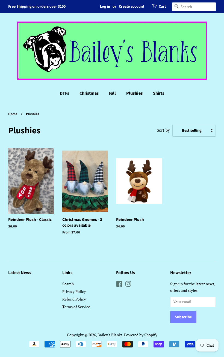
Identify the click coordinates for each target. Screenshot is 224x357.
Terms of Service (76, 306)
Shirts (158, 93)
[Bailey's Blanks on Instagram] (128, 284)
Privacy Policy (74, 291)
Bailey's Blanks (110, 334)
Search (68, 283)
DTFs (64, 93)
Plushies (134, 93)
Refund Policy (74, 299)
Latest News (19, 273)
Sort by (163, 130)
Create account (131, 6)
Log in (105, 6)
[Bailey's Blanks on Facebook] (119, 284)
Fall (112, 93)
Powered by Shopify (140, 334)
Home (12, 114)
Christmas (89, 93)
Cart (162, 6)
